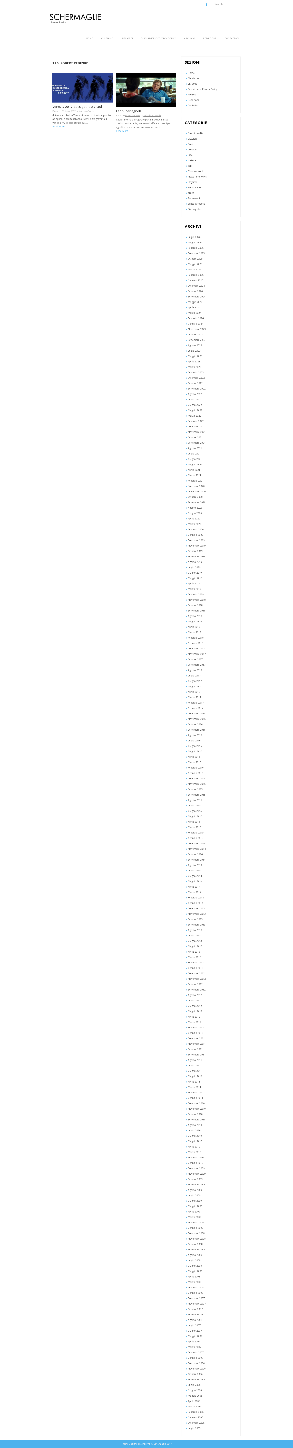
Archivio (189, 38)
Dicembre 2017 (196, 648)
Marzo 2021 (194, 475)
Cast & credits (195, 133)
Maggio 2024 (195, 302)
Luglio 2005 (194, 1428)
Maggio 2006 (195, 1395)
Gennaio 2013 (195, 968)
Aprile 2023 (194, 361)
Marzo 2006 (194, 1406)
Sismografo (194, 209)
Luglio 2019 (194, 567)
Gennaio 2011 (195, 1097)
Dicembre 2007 (196, 1298)
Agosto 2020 (195, 507)
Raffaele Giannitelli (152, 115)
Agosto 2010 (195, 1125)
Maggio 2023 (195, 356)
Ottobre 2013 (195, 919)
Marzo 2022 (194, 415)
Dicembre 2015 (196, 778)
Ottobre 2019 (195, 551)
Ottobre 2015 (195, 789)
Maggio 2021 (195, 464)
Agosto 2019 (195, 561)
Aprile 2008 (194, 1276)
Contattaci (232, 38)
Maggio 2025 (195, 264)
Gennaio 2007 (195, 1357)
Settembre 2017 (197, 664)
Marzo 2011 (194, 1087)
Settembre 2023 (197, 339)
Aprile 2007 (194, 1341)
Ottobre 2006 (195, 1374)
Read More (58, 126)
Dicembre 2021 (196, 426)
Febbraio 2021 (196, 480)
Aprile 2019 (194, 583)
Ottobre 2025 (195, 258)
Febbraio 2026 (196, 247)
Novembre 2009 (197, 1173)
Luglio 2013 (194, 935)
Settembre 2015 (197, 794)
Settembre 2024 (197, 296)
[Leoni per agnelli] (146, 89)
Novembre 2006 (197, 1368)
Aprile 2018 (194, 626)
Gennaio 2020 (195, 534)
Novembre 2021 (197, 431)
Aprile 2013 (194, 951)
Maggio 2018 (195, 621)
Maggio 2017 (195, 686)
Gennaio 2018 (195, 643)
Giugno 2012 (195, 1005)
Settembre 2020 (197, 502)
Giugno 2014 (195, 875)
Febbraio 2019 (196, 594)
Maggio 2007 (195, 1336)
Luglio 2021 (194, 453)
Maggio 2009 (195, 1206)
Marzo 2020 (194, 524)
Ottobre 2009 (195, 1179)
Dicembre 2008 (196, 1233)
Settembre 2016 (197, 729)
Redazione (210, 38)
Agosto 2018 (195, 616)
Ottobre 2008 (195, 1244)
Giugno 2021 (195, 459)
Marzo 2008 (194, 1282)
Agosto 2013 (195, 930)
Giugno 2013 (195, 940)
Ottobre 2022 (195, 383)
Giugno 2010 (195, 1135)
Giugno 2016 (195, 746)
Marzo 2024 (194, 312)
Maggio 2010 (195, 1141)
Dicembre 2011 (196, 1038)
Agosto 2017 (195, 670)
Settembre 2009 (197, 1184)
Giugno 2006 (195, 1390)
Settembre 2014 (197, 859)
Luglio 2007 (194, 1325)
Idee (190, 155)
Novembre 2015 (197, 783)
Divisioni (192, 149)
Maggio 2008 (195, 1271)
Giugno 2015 (195, 810)
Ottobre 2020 (195, 496)
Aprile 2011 (194, 1081)
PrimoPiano (194, 187)
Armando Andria (86, 111)
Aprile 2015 (194, 821)
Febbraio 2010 (196, 1157)
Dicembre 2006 (196, 1363)
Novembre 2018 (197, 599)
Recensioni (194, 198)
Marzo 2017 (194, 697)
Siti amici (127, 38)
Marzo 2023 (194, 367)
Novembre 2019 (197, 545)
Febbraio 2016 (196, 767)
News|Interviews (197, 176)
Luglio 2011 (194, 1065)
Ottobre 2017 (195, 659)
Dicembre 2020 (196, 486)
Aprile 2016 (194, 756)
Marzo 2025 (194, 269)
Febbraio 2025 (196, 274)
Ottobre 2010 (195, 1114)
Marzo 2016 (194, 762)
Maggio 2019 (195, 578)
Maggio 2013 (195, 946)
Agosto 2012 (195, 995)
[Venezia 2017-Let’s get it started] (82, 87)
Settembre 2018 (197, 610)
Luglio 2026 (194, 237)
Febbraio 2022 (196, 421)
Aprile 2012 (194, 1016)
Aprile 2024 (194, 307)
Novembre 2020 (197, 491)
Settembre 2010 (197, 1119)
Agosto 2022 (195, 394)
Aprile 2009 (194, 1211)
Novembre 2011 (197, 1043)
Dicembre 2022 (196, 377)
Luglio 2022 (194, 399)
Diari (190, 144)
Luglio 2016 (194, 740)
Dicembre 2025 (196, 253)
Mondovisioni (195, 171)
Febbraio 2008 (196, 1287)
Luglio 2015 (194, 805)
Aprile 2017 (194, 691)
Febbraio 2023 (196, 372)
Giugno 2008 (195, 1265)
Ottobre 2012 (195, 984)
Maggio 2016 (195, 751)
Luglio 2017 (194, 675)
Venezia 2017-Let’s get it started (77, 107)
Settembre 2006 (197, 1379)
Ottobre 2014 (195, 854)
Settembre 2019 (197, 556)
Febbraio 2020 (196, 529)
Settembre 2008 (197, 1249)
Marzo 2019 (194, 589)
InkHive (146, 1443)
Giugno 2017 (195, 681)
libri (190, 165)
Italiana (192, 160)
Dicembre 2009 (196, 1168)
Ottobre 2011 (195, 1049)
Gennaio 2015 (195, 838)
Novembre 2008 (197, 1238)
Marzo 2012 (194, 1022)
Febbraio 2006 (196, 1411)
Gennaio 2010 (195, 1162)
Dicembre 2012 (196, 973)
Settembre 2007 (197, 1314)
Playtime (192, 182)
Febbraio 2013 (196, 962)
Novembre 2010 (197, 1108)
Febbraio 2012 (196, 1027)
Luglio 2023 (194, 350)
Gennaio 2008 (195, 1292)
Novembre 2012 (197, 978)
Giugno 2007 (195, 1330)
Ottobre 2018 (195, 605)
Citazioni (192, 138)
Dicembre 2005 (196, 1422)
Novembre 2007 (197, 1303)
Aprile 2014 (194, 886)
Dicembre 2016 (196, 713)
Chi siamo (107, 38)
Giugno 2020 (195, 513)
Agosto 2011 (195, 1060)
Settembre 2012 (197, 989)
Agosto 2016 (195, 735)
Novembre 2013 (197, 913)
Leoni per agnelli (129, 111)
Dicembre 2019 (196, 540)
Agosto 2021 (195, 448)
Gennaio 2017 (195, 708)
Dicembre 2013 (196, 908)
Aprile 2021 (194, 469)
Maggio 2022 (195, 410)
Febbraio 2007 (196, 1352)
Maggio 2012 (195, 1011)
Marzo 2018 (194, 632)
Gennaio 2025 (195, 280)
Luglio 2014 (194, 870)
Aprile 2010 (194, 1146)
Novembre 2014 (197, 848)
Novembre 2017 (197, 653)
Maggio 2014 (195, 881)
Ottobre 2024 (195, 291)
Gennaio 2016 (195, 773)
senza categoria (196, 203)
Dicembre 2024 (196, 285)
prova (191, 192)
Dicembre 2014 (196, 843)
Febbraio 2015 (196, 832)
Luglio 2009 (194, 1195)
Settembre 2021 (197, 442)
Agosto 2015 (195, 800)
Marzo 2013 (194, 957)
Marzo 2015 (194, 827)
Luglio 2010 (194, 1130)
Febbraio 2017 (196, 702)
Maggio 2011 (195, 1076)
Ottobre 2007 (195, 1309)
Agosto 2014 (195, 865)
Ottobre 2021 (195, 437)
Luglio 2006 (194, 1384)
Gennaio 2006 (195, 1417)
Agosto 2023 (195, 345)
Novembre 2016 (197, 718)
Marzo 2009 (194, 1217)
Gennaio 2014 (195, 903)
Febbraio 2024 (196, 318)
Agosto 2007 (195, 1319)
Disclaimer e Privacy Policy (158, 38)
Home (89, 38)
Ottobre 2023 (195, 334)
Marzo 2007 (194, 1347)
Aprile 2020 (194, 518)
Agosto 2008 (195, 1254)
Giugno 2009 (195, 1200)
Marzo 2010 (194, 1152)
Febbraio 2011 (196, 1092)
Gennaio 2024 (195, 323)
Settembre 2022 (197, 388)
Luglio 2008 (194, 1260)
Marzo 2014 (194, 892)
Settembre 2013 (197, 924)
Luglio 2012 (194, 1000)
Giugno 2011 (195, 1070)
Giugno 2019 (195, 572)
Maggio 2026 (195, 242)
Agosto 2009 (195, 1189)
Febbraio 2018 (196, 637)
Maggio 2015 (195, 816)
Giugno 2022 (195, 404)
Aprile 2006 (194, 1401)
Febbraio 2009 (196, 1222)
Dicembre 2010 (196, 1103)
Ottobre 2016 (195, 724)
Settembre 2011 (197, 1054)
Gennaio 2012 (195, 1032)
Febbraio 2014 (196, 897)
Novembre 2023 (197, 329)
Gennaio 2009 (195, 1227)
